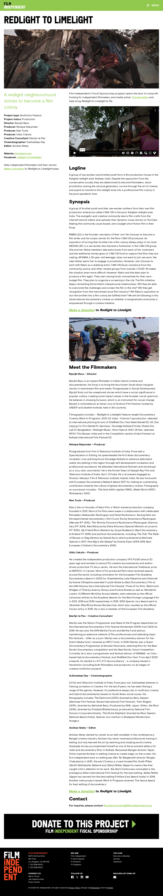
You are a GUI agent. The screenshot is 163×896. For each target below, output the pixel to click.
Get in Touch (33, 876)
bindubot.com (23, 153)
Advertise (117, 862)
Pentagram (95, 888)
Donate (116, 859)
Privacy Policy (74, 888)
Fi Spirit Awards (77, 859)
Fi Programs (76, 864)
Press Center (34, 882)
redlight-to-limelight (29, 157)
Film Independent (78, 856)
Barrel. (110, 888)
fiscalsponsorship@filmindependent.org (128, 805)
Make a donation (14, 168)
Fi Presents (76, 862)
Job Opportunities (36, 879)
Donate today (140, 97)
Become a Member (121, 856)
